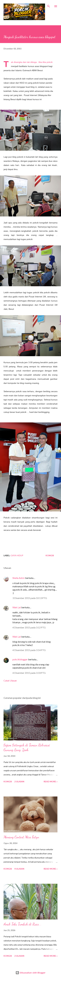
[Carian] (48, 5)
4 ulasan (19, 868)
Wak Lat (16, 607)
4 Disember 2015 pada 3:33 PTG (29, 672)
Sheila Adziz (18, 577)
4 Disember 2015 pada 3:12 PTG (29, 627)
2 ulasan (19, 781)
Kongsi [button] (50, 555)
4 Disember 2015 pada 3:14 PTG (29, 650)
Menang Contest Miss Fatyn (21, 837)
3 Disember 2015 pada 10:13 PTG (29, 598)
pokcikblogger (20, 659)
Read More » (50, 781)
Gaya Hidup (17, 555)
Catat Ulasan (10, 680)
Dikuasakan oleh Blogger (32, 972)
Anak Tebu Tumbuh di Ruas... (22, 924)
